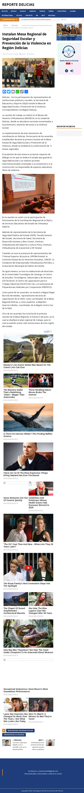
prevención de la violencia (14, 735)
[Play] (66, 71)
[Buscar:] (71, 19)
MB (37, 15)
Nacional (51, 15)
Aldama (73, 11)
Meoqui (14, 11)
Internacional (7, 15)
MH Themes (59, 791)
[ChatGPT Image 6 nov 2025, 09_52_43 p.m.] (69, 39)
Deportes (28, 15)
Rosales (23, 11)
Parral (51, 11)
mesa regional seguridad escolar (20, 730)
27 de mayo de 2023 (11, 54)
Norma (23, 54)
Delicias (5, 11)
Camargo (32, 11)
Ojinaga (42, 11)
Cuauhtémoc (62, 11)
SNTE (43, 15)
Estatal (19, 15)
